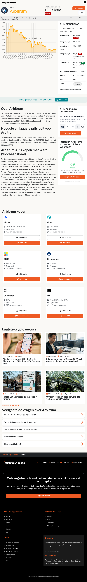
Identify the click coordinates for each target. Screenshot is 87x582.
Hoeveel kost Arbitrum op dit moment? (20, 415)
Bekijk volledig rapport (72, 177)
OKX (49, 295)
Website (77, 84)
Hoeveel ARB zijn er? (12, 444)
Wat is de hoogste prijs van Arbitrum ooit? (21, 422)
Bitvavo (7, 222)
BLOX (6, 259)
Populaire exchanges (53, 511)
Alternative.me (75, 181)
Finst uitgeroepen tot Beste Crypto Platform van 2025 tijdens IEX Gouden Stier (21, 361)
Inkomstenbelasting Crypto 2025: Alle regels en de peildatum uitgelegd (64, 360)
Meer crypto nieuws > (10, 405)
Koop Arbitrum (70, 133)
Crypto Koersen (13, 454)
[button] (85, 2)
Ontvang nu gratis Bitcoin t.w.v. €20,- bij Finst (36, 100)
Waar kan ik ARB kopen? (14, 437)
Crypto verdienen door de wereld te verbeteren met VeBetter (63, 398)
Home (5, 454)
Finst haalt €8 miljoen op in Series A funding (20, 398)
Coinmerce (9, 295)
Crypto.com (53, 259)
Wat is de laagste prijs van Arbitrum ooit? (21, 429)
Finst (49, 222)
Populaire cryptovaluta (13, 511)
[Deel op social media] (81, 12)
